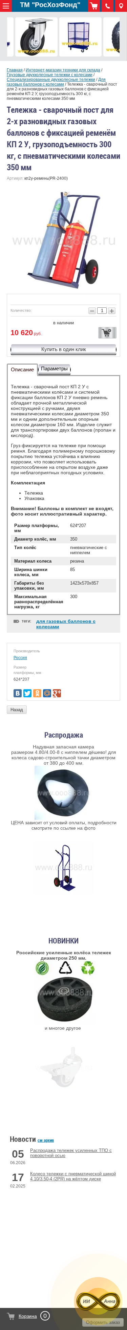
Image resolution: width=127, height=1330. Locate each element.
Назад (16, 709)
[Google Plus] (57, 693)
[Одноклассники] (37, 693)
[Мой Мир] (47, 693)
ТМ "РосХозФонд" (50, 4)
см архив (46, 1140)
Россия (20, 657)
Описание (22, 369)
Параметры (54, 368)
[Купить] (107, 333)
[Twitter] (27, 693)
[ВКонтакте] (18, 693)
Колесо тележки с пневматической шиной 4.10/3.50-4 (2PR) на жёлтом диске (73, 1176)
